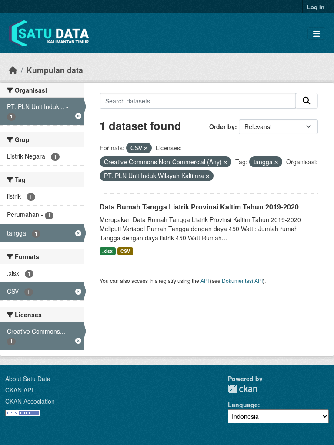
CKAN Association (30, 401)
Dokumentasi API (242, 280)
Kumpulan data (55, 69)
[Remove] (145, 148)
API (204, 280)
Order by (222, 126)
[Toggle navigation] (316, 33)
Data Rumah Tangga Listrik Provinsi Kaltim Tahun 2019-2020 (199, 207)
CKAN (242, 388)
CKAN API (19, 389)
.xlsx (107, 251)
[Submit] (306, 101)
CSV (125, 251)
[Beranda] (13, 69)
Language (243, 404)
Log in (315, 7)
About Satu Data (27, 378)
